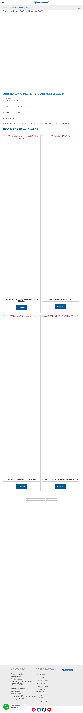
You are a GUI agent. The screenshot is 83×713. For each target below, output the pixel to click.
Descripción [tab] (8, 106)
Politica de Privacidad (39, 696)
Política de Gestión (42, 701)
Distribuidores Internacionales (41, 676)
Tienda (12, 11)
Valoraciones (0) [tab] (21, 106)
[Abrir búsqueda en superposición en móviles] (79, 7)
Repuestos (19, 100)
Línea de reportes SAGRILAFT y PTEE (42, 682)
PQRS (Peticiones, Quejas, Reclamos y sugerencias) (42, 689)
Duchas (12, 100)
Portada (5, 11)
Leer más (22, 307)
